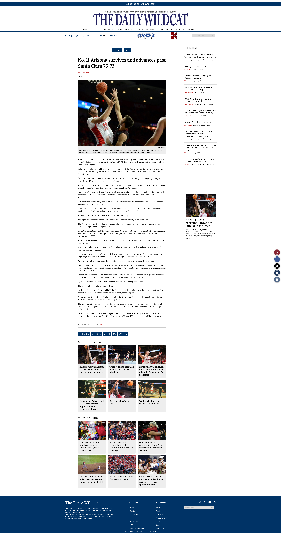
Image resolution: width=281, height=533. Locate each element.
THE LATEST (190, 48)
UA (114, 334)
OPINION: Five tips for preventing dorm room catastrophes (199, 88)
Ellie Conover (188, 69)
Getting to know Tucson (195, 66)
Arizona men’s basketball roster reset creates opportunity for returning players (92, 405)
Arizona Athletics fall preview (197, 122)
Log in (154, 531)
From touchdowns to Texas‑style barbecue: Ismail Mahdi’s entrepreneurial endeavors (198, 133)
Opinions (150, 29)
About (178, 29)
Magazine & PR (125, 29)
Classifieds (192, 29)
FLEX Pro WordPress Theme (138, 531)
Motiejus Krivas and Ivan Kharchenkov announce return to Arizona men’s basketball (151, 371)
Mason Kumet (188, 153)
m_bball (107, 334)
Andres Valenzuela (190, 116)
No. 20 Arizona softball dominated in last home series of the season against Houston (151, 480)
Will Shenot (187, 60)
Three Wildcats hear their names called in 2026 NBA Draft (199, 160)
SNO (150, 531)
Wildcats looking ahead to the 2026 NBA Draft (150, 402)
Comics (139, 29)
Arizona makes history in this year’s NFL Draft (121, 478)
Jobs (131, 525)
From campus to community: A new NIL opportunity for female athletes (150, 446)
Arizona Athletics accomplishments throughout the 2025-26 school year (121, 446)
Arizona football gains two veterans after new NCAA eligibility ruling (200, 111)
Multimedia (166, 29)
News (85, 29)
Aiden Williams (188, 92)
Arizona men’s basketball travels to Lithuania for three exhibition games (200, 56)
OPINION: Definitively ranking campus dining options (197, 100)
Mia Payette (187, 81)
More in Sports (88, 418)
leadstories (84, 334)
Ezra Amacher (83, 72)
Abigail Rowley (188, 104)
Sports (97, 29)
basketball (117, 50)
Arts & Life (109, 29)
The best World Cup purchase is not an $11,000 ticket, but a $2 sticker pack (200, 147)
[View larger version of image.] (122, 113)
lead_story (96, 334)
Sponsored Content (137, 528)
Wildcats (123, 334)
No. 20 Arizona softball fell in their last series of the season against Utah (91, 479)
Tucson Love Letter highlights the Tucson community (199, 77)
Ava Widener (188, 125)
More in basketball (90, 342)
